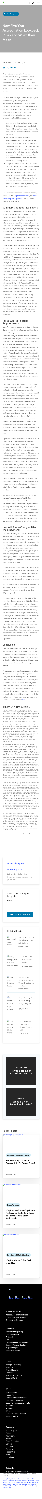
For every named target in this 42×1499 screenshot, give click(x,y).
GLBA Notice (32, 1479)
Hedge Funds (11, 1395)
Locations (10, 1457)
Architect (9, 1337)
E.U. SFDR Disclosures (16, 1482)
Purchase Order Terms (29, 1486)
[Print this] (15, 67)
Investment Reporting (14, 1332)
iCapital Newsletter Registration (18, 1471)
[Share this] (4, 67)
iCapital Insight (12, 1348)
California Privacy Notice (19, 1479)
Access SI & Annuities (14, 1320)
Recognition (10, 1452)
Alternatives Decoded (14, 1375)
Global (8, 1433)
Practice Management (11, 14)
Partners (9, 1449)
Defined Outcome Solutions (16, 1398)
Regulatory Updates (11, 840)
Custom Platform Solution (16, 1317)
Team (8, 1455)
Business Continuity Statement (24, 1480)
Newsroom (10, 1436)
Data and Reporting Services (17, 1342)
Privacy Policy (7, 1479)
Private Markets (12, 1392)
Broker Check (7, 1487)
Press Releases (13, 1205)
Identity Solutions (13, 1350)
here (24, 700)
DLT (7, 1340)
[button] (38, 3)
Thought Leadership (14, 1365)
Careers (9, 1444)
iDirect (8, 1411)
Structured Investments (15, 1400)
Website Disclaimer (8, 1480)
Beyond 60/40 (11, 1378)
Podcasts (10, 1373)
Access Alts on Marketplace (17, 1315)
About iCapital (11, 1431)
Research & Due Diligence (16, 1414)
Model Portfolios (12, 1416)
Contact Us (10, 1447)
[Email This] (11, 67)
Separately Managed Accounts (18, 1403)
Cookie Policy (11, 1484)
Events (8, 1439)
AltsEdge (9, 1367)
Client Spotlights (12, 1441)
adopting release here (21, 196)
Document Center (12, 1334)
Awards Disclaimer (16, 1486)
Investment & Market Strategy (18, 1155)
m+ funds (9, 1406)
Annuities (9, 1408)
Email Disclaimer (21, 1484)
